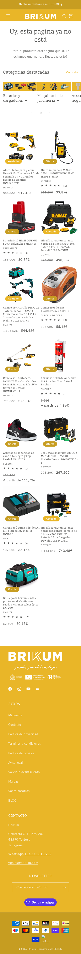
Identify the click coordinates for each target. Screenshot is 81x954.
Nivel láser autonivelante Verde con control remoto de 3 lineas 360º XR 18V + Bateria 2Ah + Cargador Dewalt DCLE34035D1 (59, 534)
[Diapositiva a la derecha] (49, 113)
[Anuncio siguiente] (73, 4)
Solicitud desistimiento (24, 772)
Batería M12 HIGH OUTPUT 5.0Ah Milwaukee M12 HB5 (20, 242)
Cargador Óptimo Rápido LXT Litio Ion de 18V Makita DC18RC (21, 531)
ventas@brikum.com (23, 863)
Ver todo (72, 72)
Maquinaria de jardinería (50, 97)
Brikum (32, 949)
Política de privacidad (23, 734)
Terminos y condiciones (24, 743)
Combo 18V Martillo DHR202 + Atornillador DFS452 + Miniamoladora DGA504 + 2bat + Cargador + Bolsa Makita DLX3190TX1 (21, 314)
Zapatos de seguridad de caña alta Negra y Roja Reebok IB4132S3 (18, 456)
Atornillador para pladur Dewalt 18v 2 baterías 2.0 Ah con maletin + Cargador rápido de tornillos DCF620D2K (21, 177)
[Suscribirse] (64, 887)
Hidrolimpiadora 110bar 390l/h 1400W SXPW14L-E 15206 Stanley (57, 173)
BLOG (12, 800)
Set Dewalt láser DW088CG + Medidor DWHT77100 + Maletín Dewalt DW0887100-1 (59, 457)
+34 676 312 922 (38, 854)
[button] (8, 16)
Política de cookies (21, 753)
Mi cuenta (15, 715)
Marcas (13, 781)
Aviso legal (15, 762)
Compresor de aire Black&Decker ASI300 (55, 309)
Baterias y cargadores (13, 97)
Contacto (14, 724)
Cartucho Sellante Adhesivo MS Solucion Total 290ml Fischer (58, 381)
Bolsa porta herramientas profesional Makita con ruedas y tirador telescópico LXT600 (21, 603)
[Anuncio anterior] (7, 4)
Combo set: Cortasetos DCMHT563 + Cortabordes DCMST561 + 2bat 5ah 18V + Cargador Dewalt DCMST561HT (20, 385)
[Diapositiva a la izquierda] (31, 113)
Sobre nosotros (18, 791)
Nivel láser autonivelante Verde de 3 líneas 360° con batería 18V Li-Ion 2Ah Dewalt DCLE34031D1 (58, 245)
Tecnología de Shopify (50, 949)
